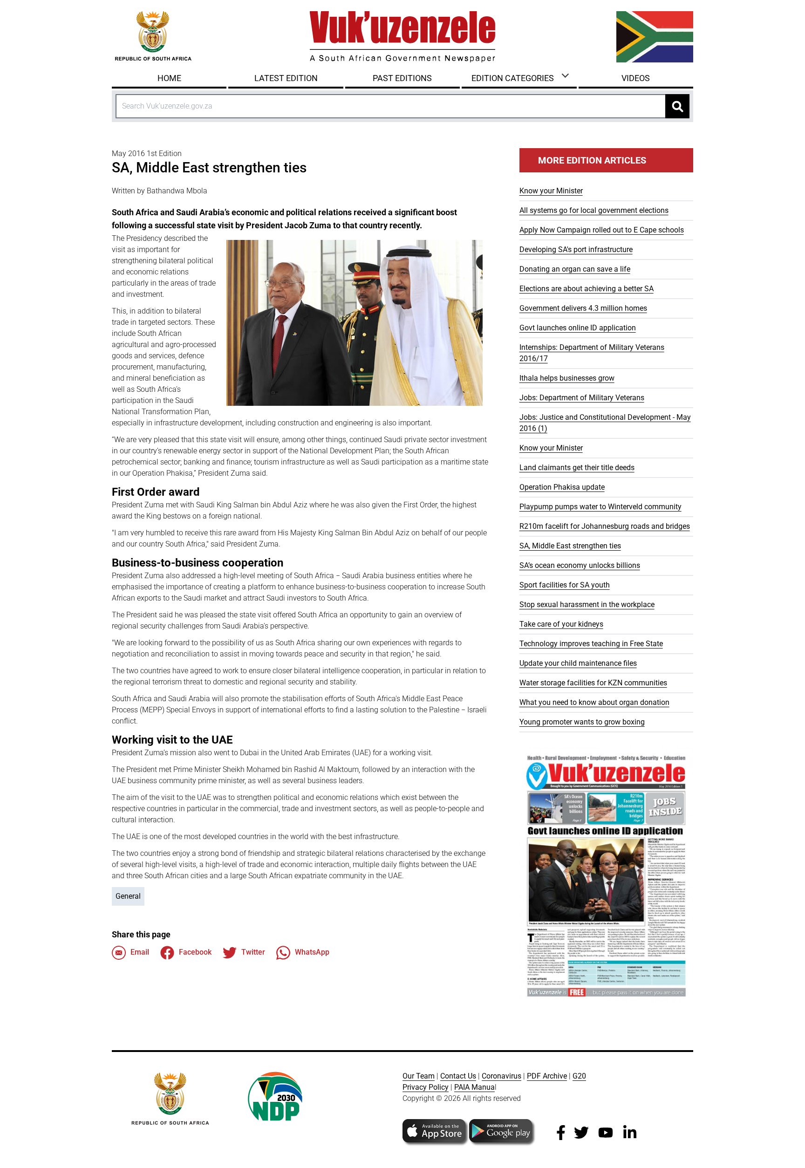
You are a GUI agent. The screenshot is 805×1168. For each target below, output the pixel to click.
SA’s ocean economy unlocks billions (579, 565)
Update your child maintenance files (578, 663)
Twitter (253, 952)
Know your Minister (551, 190)
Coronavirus (501, 1076)
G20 (579, 1076)
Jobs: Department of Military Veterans (581, 397)
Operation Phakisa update (562, 487)
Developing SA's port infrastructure (576, 249)
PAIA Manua (474, 1087)
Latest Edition (286, 78)
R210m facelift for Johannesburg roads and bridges (604, 526)
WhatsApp (312, 952)
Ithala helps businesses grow (566, 378)
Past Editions (402, 78)
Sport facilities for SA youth (564, 585)
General (128, 896)
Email (139, 952)
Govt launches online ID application (577, 327)
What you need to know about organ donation (594, 702)
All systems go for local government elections (594, 210)
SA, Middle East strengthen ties (570, 545)
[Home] (402, 36)
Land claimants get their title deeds (576, 467)
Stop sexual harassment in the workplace (587, 604)
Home (169, 78)
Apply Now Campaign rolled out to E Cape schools (601, 229)
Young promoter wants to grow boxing (582, 721)
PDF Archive (547, 1076)
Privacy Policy (425, 1087)
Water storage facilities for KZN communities (593, 682)
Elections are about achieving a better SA (586, 288)
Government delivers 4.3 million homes (583, 308)
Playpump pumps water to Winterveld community (600, 506)
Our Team (418, 1076)
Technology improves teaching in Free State (591, 643)
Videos (635, 78)
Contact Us (458, 1076)
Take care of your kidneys (561, 624)
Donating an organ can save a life (574, 269)
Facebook (195, 952)
